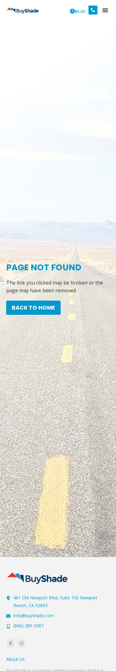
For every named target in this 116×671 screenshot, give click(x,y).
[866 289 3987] (92, 10)
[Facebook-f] (10, 643)
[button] (105, 10)
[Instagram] (21, 643)
